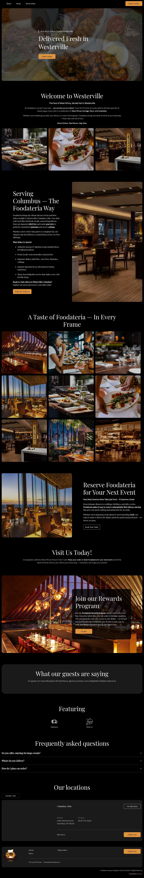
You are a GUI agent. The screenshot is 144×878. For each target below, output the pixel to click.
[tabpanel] (72, 820)
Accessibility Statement (51, 862)
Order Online (133, 3)
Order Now (132, 834)
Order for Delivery (22, 291)
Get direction (132, 806)
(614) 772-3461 (84, 821)
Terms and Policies (35, 862)
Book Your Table (91, 527)
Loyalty (84, 631)
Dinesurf (139, 874)
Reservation (30, 3)
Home (8, 3)
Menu (18, 3)
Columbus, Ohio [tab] (10, 796)
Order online (47, 56)
